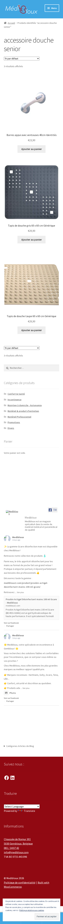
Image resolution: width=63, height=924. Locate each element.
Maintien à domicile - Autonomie (25, 405)
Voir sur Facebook (11, 623)
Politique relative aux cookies (31, 910)
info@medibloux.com (16, 852)
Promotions (14, 422)
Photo (12, 692)
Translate (29, 811)
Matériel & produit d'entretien (23, 411)
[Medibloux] (12, 512)
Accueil (11, 22)
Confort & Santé (16, 393)
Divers (11, 428)
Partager (10, 626)
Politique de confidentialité (19, 882)
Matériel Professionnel (19, 416)
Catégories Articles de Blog (20, 746)
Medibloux (18, 537)
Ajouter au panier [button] (31, 149)
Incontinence (14, 399)
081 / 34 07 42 (11, 848)
